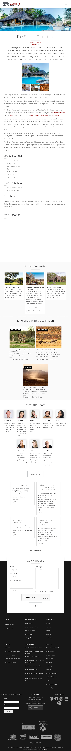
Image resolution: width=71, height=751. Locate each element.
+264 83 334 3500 (35, 702)
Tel (11, 587)
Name (12, 567)
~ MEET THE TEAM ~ (35, 474)
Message (39, 567)
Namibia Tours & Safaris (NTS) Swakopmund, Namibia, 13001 (35, 698)
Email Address (14, 573)
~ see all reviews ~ (35, 551)
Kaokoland (55, 115)
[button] (66, 4)
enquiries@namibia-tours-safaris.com (35, 703)
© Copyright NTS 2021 (35, 743)
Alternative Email (15, 580)
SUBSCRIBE (8, 712)
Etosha (62, 113)
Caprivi (11, 115)
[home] (12, 3)
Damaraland (44, 115)
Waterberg (56, 113)
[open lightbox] (35, 73)
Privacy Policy (44, 749)
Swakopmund (34, 115)
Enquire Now (9, 624)
